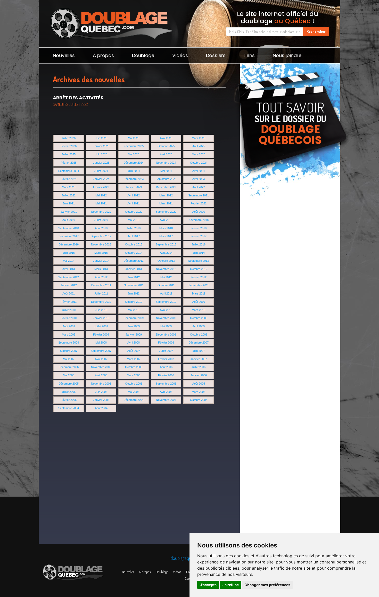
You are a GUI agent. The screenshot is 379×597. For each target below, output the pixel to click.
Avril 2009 (198, 326)
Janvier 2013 (134, 268)
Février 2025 (69, 162)
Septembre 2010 (166, 301)
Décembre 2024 (133, 162)
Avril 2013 (68, 268)
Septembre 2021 (198, 195)
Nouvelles (64, 55)
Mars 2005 (198, 391)
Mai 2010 (133, 310)
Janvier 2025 (101, 162)
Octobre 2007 (68, 350)
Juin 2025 (101, 154)
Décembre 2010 (101, 301)
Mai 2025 (133, 154)
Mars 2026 (198, 138)
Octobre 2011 (166, 285)
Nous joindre (287, 55)
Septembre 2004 (68, 408)
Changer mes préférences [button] (267, 585)
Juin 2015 (69, 252)
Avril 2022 (133, 195)
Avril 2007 (101, 359)
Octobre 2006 (133, 367)
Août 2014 (166, 252)
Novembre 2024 (166, 162)
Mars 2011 (198, 293)
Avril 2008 (133, 342)
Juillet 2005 (69, 391)
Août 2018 (101, 228)
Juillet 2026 (69, 138)
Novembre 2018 (198, 219)
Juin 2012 (134, 277)
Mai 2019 (133, 219)
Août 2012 (101, 277)
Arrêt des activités (78, 100)
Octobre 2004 (198, 399)
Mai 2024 (166, 170)
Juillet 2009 (101, 326)
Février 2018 (199, 228)
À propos (103, 55)
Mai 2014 (68, 260)
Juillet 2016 (198, 244)
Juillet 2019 (101, 219)
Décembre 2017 (69, 236)
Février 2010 (69, 318)
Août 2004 (101, 408)
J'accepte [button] (208, 585)
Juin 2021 (69, 203)
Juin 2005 (101, 391)
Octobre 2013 (166, 260)
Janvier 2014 (101, 260)
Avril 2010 (166, 310)
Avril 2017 (133, 236)
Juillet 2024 (101, 170)
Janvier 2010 (101, 318)
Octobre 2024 (198, 162)
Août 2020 (198, 211)
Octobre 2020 (133, 211)
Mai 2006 (68, 375)
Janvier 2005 (101, 399)
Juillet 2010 (69, 310)
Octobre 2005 (133, 383)
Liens (249, 55)
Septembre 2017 (101, 236)
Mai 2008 (101, 342)
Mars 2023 (68, 187)
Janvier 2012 (69, 285)
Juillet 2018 (134, 228)
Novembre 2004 (166, 399)
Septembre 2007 (101, 350)
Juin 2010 (101, 310)
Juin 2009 (134, 326)
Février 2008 (166, 342)
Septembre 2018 (68, 228)
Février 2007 (166, 359)
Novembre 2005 (101, 383)
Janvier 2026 (101, 146)
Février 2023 (101, 187)
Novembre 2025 (133, 146)
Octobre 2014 (133, 252)
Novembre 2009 (166, 318)
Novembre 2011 (134, 285)
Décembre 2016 (69, 244)
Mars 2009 (68, 334)
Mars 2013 (101, 268)
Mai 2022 (101, 195)
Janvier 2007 (199, 359)
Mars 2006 (133, 375)
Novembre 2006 (101, 367)
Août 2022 (198, 187)
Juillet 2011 (101, 293)
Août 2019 (68, 219)
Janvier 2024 (101, 178)
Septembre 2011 (198, 285)
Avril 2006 (101, 375)
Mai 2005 (133, 391)
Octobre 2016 (133, 244)
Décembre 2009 (133, 318)
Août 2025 (198, 146)
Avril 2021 (133, 203)
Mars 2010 (198, 310)
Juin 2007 (199, 350)
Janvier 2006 (199, 375)
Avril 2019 (166, 219)
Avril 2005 (166, 391)
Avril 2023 (198, 178)
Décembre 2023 (133, 178)
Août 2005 (198, 383)
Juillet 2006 (198, 367)
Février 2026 (69, 146)
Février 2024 (69, 178)
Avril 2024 (198, 170)
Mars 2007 (133, 359)
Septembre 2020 (166, 211)
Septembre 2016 (166, 244)
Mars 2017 (166, 236)
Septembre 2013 (198, 260)
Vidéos (180, 55)
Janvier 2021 (69, 211)
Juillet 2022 (69, 195)
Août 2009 (68, 326)
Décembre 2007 (198, 342)
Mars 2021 (166, 203)
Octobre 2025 (166, 146)
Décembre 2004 (133, 399)
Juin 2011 (133, 293)
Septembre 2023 (166, 178)
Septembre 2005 (166, 383)
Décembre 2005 (69, 383)
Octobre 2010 (133, 301)
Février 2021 (199, 203)
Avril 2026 (166, 138)
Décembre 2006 (69, 367)
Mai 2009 (166, 326)
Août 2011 (68, 293)
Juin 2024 (134, 170)
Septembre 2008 (68, 342)
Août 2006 (166, 367)
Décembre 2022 (166, 187)
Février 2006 (166, 375)
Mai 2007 (68, 359)
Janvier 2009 (134, 334)
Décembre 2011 (101, 285)
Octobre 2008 (198, 334)
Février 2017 (199, 236)
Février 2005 (69, 399)
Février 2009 (101, 334)
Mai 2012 (166, 277)
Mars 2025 (198, 154)
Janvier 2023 (134, 187)
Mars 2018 (166, 228)
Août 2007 (133, 350)
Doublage (143, 55)
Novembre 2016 (101, 244)
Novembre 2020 (101, 211)
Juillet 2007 (166, 350)
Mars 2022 (166, 195)
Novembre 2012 (166, 268)
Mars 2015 (101, 252)
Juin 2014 (199, 252)
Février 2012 (199, 277)
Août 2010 (198, 301)
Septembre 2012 (68, 277)
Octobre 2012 (198, 268)
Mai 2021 (101, 203)
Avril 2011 (166, 293)
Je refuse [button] (231, 585)
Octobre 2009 (198, 318)
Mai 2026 (133, 138)
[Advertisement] (290, 227)
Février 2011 (69, 301)
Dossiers (216, 55)
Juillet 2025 (69, 154)
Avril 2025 (166, 154)
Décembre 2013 (133, 260)
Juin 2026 (101, 138)
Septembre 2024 (68, 170)
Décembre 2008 (166, 334)
